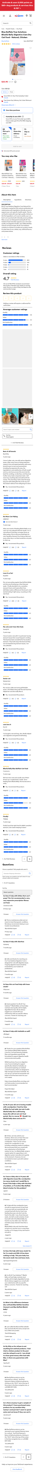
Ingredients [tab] (17, 200)
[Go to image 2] (14, 79)
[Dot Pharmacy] (21, 1430)
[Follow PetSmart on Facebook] (5, 1423)
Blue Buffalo (5, 41)
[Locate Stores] (27, 16)
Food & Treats (10, 29)
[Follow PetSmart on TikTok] (23, 1423)
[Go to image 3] (15, 79)
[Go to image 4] (17, 79)
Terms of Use (5, 1443)
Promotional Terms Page (24, 1394)
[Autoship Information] (22, 116)
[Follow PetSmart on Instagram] (11, 1423)
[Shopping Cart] (30, 15)
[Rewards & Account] (10, 16)
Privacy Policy (5, 1446)
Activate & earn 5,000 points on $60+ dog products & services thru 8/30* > (17, 5)
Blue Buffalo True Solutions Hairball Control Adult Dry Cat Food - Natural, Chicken (22, 176)
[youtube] (29, 1423)
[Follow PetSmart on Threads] (17, 1423)
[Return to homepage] (19, 15)
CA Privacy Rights (6, 1455)
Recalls (3, 1440)
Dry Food (19, 29)
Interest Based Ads (7, 1449)
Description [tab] (7, 200)
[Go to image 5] (18, 79)
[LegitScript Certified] (7, 1430)
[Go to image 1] (12, 79)
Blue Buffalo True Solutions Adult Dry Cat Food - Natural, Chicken (8, 176)
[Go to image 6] (20, 79)
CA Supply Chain (6, 1452)
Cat (3, 29)
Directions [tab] (28, 200)
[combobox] (17, 23)
